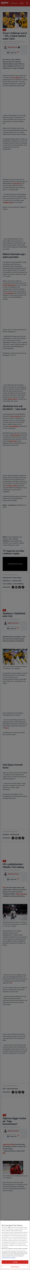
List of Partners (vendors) (8, 1257)
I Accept (15, 1262)
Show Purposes (15, 1266)
